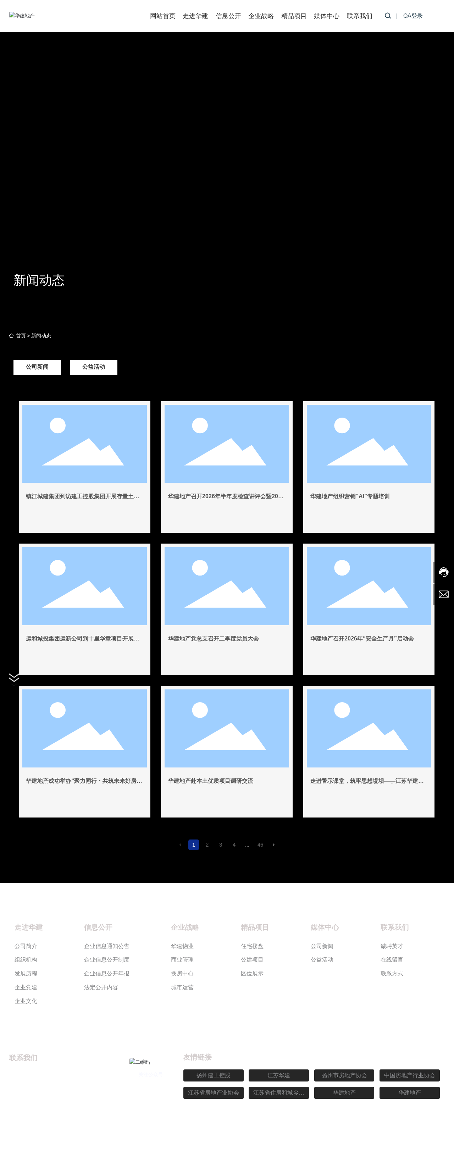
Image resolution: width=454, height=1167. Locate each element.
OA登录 (413, 16)
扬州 (404, 1139)
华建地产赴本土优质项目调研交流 (210, 781)
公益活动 (93, 367)
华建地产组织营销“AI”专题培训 (350, 496)
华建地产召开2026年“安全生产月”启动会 (362, 638)
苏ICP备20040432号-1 (295, 1139)
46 (260, 845)
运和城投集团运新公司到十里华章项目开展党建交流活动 (82, 641)
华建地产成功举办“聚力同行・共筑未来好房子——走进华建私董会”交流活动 (84, 783)
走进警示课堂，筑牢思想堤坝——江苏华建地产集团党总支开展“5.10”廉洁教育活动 (367, 783)
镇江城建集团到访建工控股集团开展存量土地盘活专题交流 (82, 499)
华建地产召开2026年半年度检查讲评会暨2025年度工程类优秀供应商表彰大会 (226, 499)
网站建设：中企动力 (371, 1139)
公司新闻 (37, 367)
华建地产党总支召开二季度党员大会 (213, 638)
